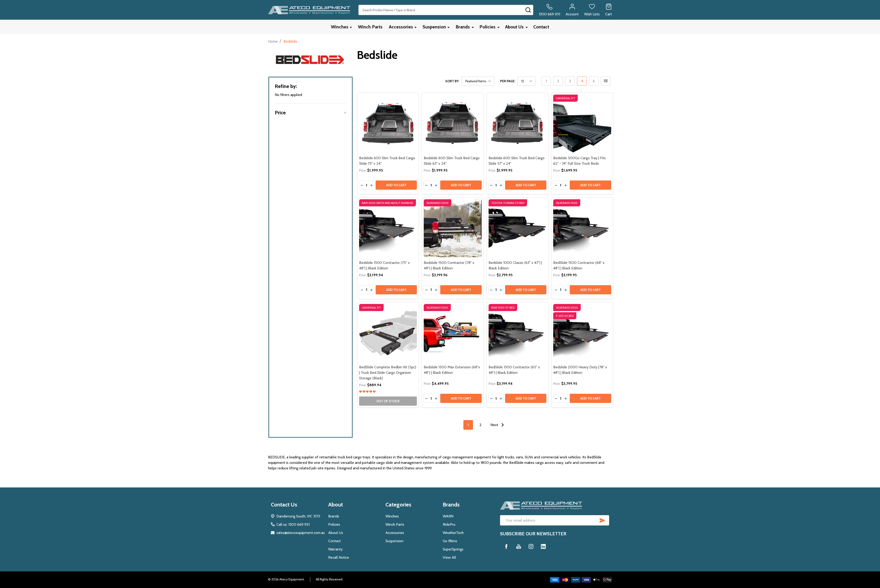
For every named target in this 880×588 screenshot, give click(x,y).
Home (273, 41)
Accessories (401, 27)
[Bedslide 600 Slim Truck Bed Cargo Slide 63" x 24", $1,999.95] (453, 124)
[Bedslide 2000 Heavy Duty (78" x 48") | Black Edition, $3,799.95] (582, 333)
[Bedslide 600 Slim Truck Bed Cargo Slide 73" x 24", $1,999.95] (388, 124)
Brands (463, 27)
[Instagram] (531, 546)
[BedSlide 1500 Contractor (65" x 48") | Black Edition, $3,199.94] (518, 333)
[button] (310, 112)
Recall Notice (338, 557)
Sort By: (452, 81)
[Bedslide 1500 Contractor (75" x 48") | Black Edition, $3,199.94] (388, 228)
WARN (448, 516)
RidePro (449, 524)
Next (494, 425)
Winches (339, 27)
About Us (514, 27)
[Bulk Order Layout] (605, 81)
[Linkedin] (543, 546)
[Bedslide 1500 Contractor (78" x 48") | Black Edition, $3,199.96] (453, 228)
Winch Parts (370, 27)
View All (449, 557)
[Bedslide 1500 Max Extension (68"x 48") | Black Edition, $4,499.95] (453, 333)
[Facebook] (506, 546)
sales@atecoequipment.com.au (300, 533)
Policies (487, 27)
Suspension (434, 27)
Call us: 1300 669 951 (293, 524)
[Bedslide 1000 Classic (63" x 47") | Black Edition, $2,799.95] (518, 228)
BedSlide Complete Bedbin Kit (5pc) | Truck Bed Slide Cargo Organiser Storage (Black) (387, 372)
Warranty (335, 549)
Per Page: (507, 81)
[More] (351, 27)
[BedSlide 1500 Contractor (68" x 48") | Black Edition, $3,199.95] (582, 228)
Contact (541, 27)
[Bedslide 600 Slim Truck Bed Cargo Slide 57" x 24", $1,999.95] (518, 124)
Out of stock (388, 401)
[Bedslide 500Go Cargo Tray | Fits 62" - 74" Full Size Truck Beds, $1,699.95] (582, 124)
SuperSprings (453, 549)
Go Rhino (450, 541)
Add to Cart (396, 185)
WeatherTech (453, 533)
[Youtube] (518, 546)
